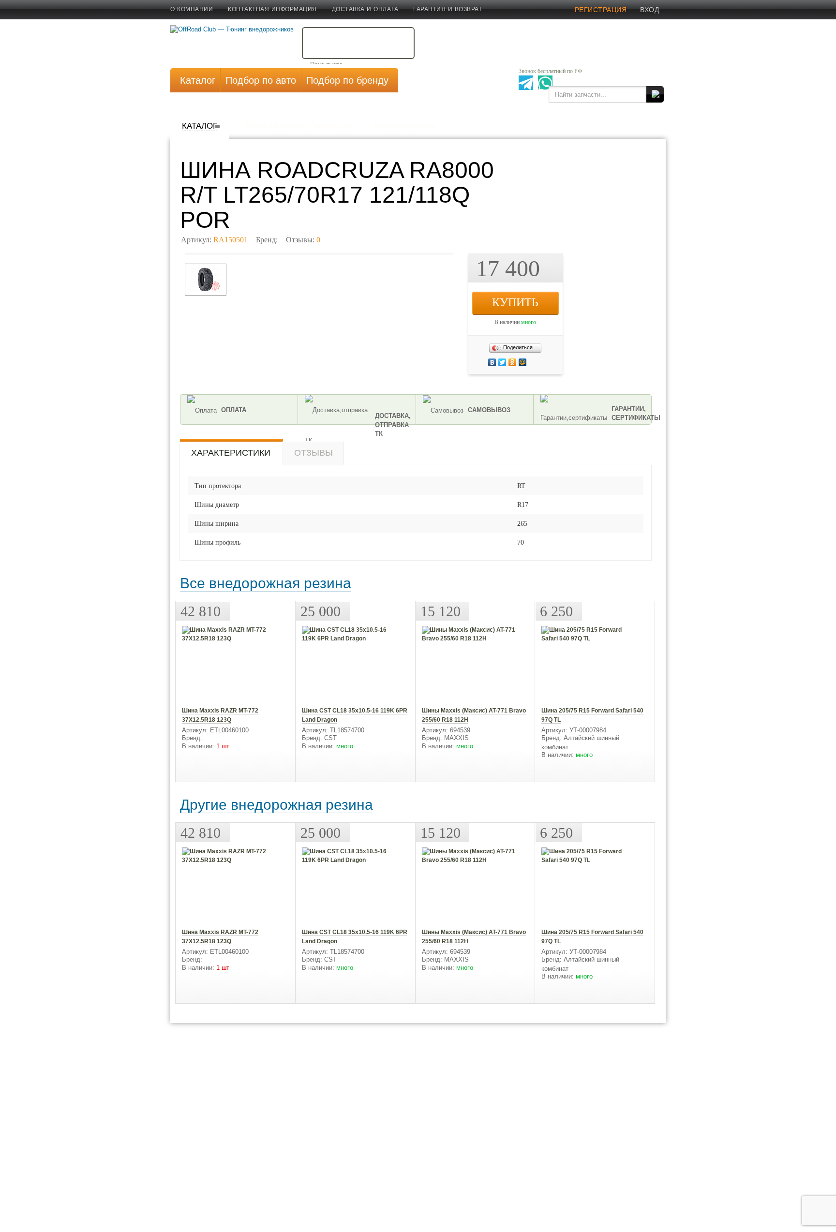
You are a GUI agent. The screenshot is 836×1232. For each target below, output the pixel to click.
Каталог (199, 126)
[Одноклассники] (537, 362)
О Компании (191, 9)
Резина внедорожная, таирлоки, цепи (301, 126)
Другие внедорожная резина (276, 805)
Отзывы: (303, 240)
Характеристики (230, 453)
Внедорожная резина (404, 126)
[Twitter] (535, 362)
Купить (515, 302)
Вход (649, 10)
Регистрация (601, 10)
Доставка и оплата (365, 9)
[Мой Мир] (539, 362)
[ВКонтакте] (532, 362)
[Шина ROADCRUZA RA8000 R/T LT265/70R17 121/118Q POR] (206, 279)
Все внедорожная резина (265, 583)
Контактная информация (272, 9)
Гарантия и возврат (447, 9)
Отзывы (313, 453)
